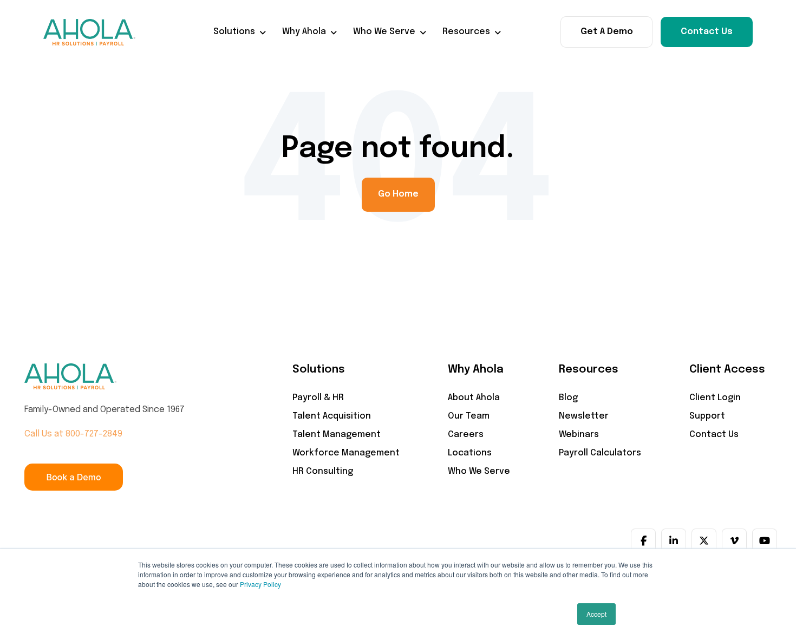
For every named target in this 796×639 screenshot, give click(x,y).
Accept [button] (596, 613)
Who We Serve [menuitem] (384, 31)
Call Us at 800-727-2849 (73, 434)
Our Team (469, 416)
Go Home (398, 194)
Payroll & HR (318, 397)
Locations (470, 453)
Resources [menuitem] (466, 31)
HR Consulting (322, 471)
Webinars (579, 434)
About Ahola (474, 397)
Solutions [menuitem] (234, 31)
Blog (568, 397)
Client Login (715, 397)
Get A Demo (606, 31)
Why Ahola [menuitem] (304, 31)
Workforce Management (346, 453)
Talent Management (336, 434)
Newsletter (584, 416)
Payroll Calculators (600, 453)
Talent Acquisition (331, 416)
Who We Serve (479, 471)
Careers (466, 434)
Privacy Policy (260, 584)
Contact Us (707, 31)
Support (707, 416)
